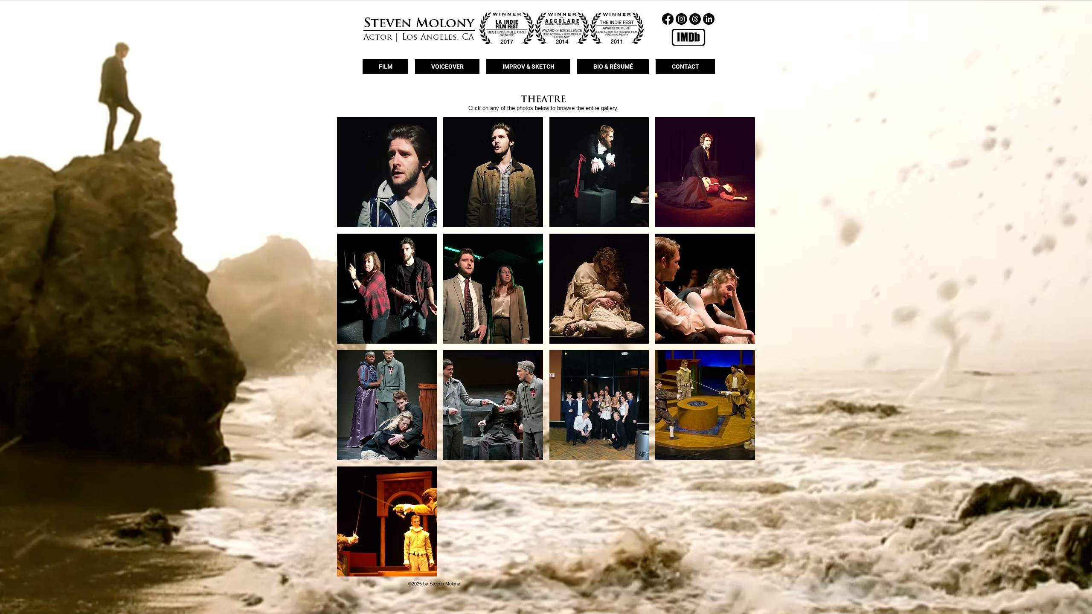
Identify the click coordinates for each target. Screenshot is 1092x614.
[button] (387, 172)
